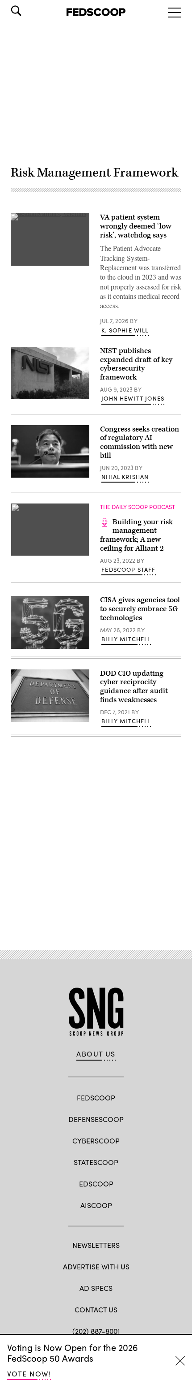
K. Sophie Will (124, 330)
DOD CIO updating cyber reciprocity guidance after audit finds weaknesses (134, 687)
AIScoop (96, 1205)
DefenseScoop (96, 1119)
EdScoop (96, 1183)
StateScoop (96, 1162)
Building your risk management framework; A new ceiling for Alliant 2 (136, 535)
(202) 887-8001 (96, 1331)
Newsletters (96, 1245)
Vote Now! (29, 1373)
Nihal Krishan (125, 477)
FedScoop (96, 1097)
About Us (96, 1053)
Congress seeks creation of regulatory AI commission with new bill (139, 442)
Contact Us (96, 1309)
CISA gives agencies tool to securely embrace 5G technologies (140, 609)
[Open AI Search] (28, 10)
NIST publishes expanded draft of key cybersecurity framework (136, 364)
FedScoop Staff (128, 569)
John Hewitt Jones (132, 398)
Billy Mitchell (125, 639)
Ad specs (96, 1288)
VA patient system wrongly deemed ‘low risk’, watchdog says (135, 226)
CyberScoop (96, 1140)
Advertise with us (96, 1266)
